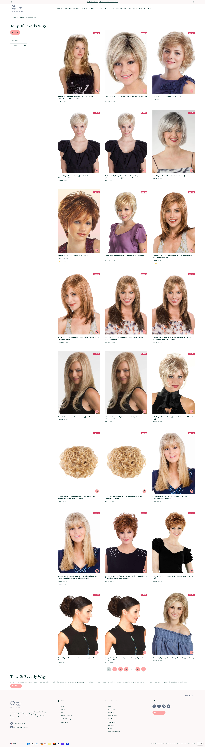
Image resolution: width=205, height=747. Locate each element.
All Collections (112, 722)
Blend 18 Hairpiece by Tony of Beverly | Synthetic (75, 417)
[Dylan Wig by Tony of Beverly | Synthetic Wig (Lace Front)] (173, 624)
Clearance (123, 8)
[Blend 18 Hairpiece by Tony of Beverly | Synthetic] (79, 383)
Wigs (58, 8)
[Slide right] (194, 2)
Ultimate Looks (158, 743)
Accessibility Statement (189, 743)
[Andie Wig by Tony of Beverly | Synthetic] (173, 62)
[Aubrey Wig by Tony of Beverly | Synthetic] (79, 221)
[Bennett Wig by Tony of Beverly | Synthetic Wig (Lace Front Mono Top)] (126, 303)
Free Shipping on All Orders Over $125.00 (102, 2)
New (117, 8)
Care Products (112, 719)
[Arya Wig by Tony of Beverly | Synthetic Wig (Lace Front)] (173, 142)
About (62, 706)
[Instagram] (164, 706)
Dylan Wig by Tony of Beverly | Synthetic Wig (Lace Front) (173, 658)
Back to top (189, 695)
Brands (102, 8)
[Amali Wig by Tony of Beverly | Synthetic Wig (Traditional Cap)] (126, 62)
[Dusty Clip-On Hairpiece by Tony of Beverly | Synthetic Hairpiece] (79, 624)
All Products (111, 725)
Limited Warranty (66, 719)
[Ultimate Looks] (17, 8)
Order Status (64, 722)
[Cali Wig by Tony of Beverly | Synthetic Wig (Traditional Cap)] (173, 383)
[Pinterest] (168, 706)
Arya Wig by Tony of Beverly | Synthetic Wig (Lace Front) (172, 176)
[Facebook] (154, 706)
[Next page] (143, 669)
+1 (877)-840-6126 (19, 723)
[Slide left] (11, 2)
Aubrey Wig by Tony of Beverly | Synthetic (73, 255)
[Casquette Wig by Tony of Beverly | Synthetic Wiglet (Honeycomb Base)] (126, 462)
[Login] (188, 8)
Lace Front (84, 8)
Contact (63, 709)
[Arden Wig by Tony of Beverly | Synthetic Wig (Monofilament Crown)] (79, 142)
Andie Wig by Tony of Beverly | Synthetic (167, 96)
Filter (14, 32)
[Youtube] (159, 706)
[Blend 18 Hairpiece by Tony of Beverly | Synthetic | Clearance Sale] (126, 383)
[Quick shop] (97, 91)
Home (14, 17)
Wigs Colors (131, 8)
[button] (183, 8)
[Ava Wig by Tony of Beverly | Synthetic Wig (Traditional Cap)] (126, 221)
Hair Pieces (92, 8)
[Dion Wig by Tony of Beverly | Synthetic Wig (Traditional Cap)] (173, 542)
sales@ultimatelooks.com (20, 727)
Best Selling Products (114, 731)
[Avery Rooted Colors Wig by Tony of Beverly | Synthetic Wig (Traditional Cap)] (173, 221)
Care (110, 8)
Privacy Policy (177, 743)
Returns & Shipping (66, 715)
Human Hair (68, 8)
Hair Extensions (112, 715)
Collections (21, 17)
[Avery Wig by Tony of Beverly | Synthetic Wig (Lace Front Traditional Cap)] (79, 303)
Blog (62, 712)
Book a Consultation (145, 8)
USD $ (14, 744)
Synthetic (76, 8)
